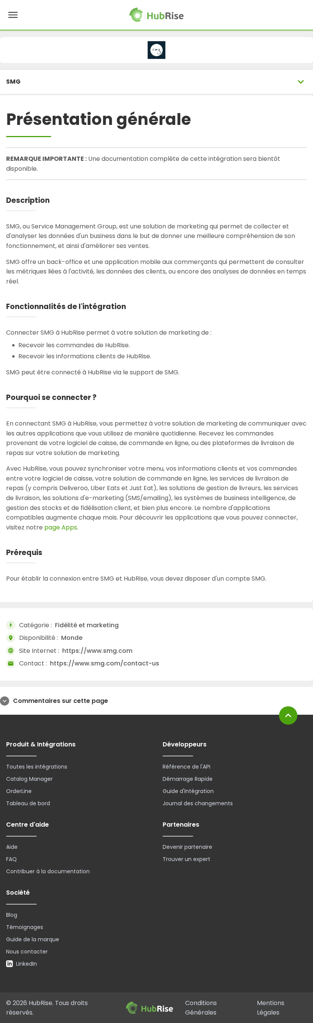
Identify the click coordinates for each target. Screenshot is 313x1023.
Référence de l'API (186, 766)
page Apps (60, 527)
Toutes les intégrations (36, 766)
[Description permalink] (56, 201)
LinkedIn (26, 964)
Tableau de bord (28, 803)
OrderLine (19, 791)
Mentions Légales (270, 1008)
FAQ (11, 859)
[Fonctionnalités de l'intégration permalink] (132, 307)
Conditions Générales (201, 1008)
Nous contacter (27, 951)
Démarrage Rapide (188, 779)
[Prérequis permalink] (48, 553)
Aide (12, 847)
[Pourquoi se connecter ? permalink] (103, 398)
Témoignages (24, 927)
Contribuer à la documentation (48, 871)
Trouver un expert (186, 859)
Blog (11, 915)
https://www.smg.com (97, 650)
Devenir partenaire (187, 847)
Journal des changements (198, 803)
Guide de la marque (32, 939)
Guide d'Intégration (188, 791)
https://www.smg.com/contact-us (104, 663)
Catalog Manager (29, 779)
